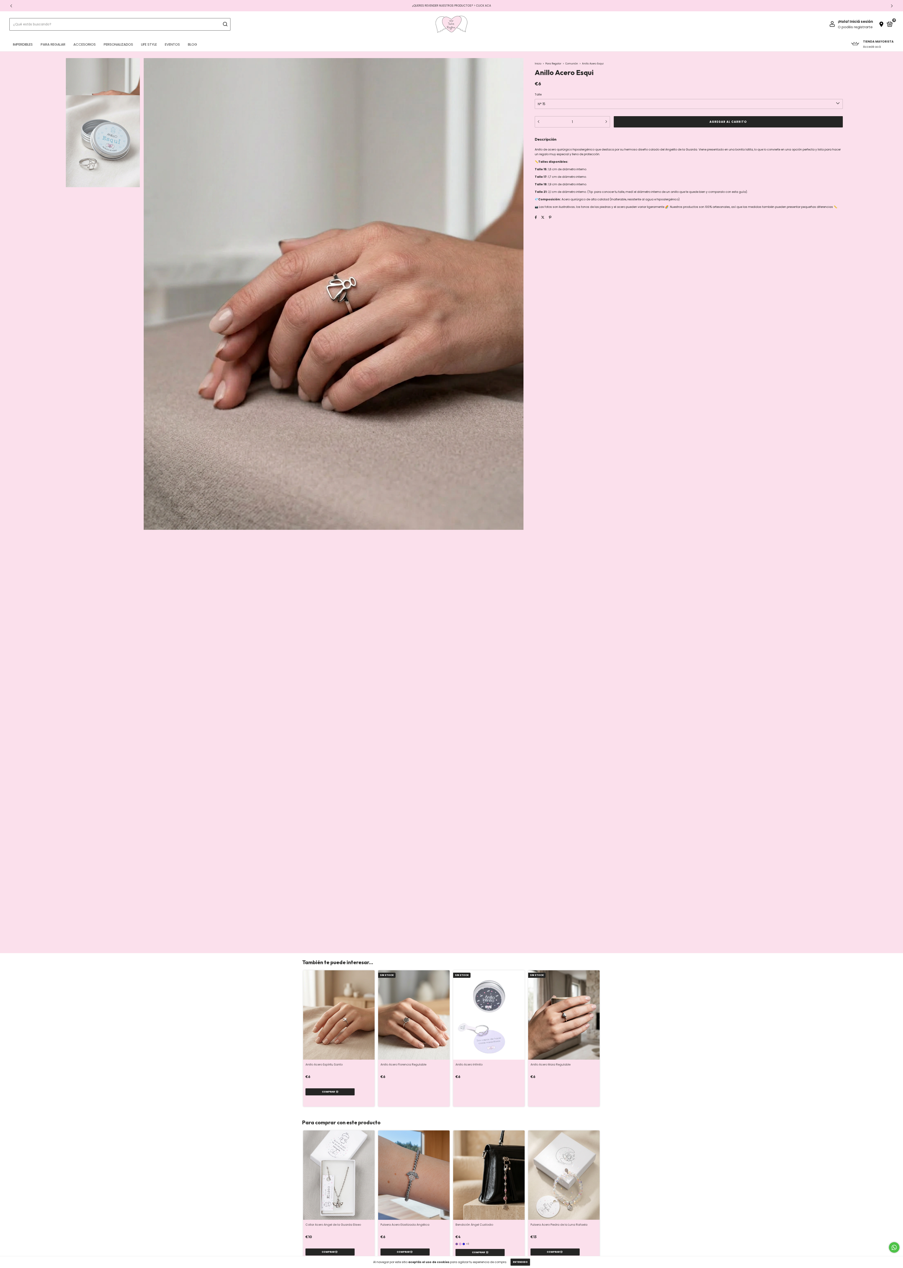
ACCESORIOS (84, 44)
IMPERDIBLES (23, 44)
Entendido (520, 1262)
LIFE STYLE (149, 44)
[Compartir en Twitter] (542, 217)
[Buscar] (225, 24)
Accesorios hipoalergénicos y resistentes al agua (451, 6)
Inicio (538, 63)
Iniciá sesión (861, 21)
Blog (192, 44)
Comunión (571, 63)
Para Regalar (553, 63)
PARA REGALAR (53, 44)
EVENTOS (172, 44)
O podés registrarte (855, 26)
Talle (538, 94)
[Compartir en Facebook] (536, 217)
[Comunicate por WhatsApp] (894, 1247)
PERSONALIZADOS (118, 44)
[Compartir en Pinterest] (550, 217)
